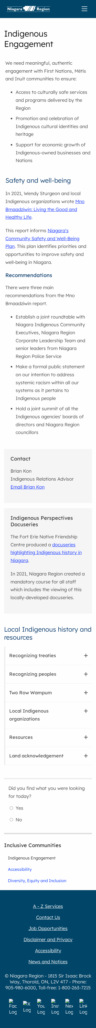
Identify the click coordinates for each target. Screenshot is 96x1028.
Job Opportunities (48, 928)
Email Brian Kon (27, 487)
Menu (85, 9)
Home (28, 9)
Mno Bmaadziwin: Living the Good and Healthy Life (44, 209)
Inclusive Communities (32, 845)
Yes (19, 808)
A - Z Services (48, 906)
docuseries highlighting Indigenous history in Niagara (46, 552)
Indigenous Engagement (32, 857)
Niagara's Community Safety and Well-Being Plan (42, 238)
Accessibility (20, 869)
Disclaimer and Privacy (48, 939)
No (19, 820)
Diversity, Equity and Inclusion (37, 880)
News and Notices (48, 962)
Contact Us (48, 917)
